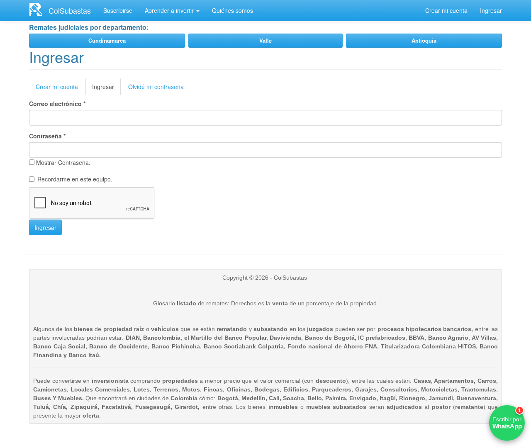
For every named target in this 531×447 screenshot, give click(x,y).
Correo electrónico (57, 103)
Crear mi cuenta (446, 10)
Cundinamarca (107, 40)
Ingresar (491, 10)
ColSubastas (70, 10)
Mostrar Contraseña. (63, 162)
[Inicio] (39, 9)
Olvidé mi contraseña (156, 86)
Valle (265, 40)
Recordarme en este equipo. (74, 179)
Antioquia (424, 40)
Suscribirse (117, 10)
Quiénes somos (232, 10)
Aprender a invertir (170, 10)
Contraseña (47, 136)
